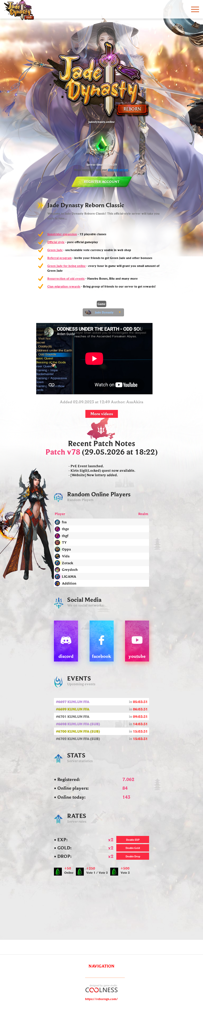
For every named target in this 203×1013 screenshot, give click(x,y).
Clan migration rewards (63, 286)
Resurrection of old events (66, 278)
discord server (118, 170)
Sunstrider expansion (62, 234)
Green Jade (55, 250)
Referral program (59, 258)
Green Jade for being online (66, 266)
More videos (101, 413)
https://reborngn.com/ (101, 999)
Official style (55, 242)
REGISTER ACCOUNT (101, 181)
